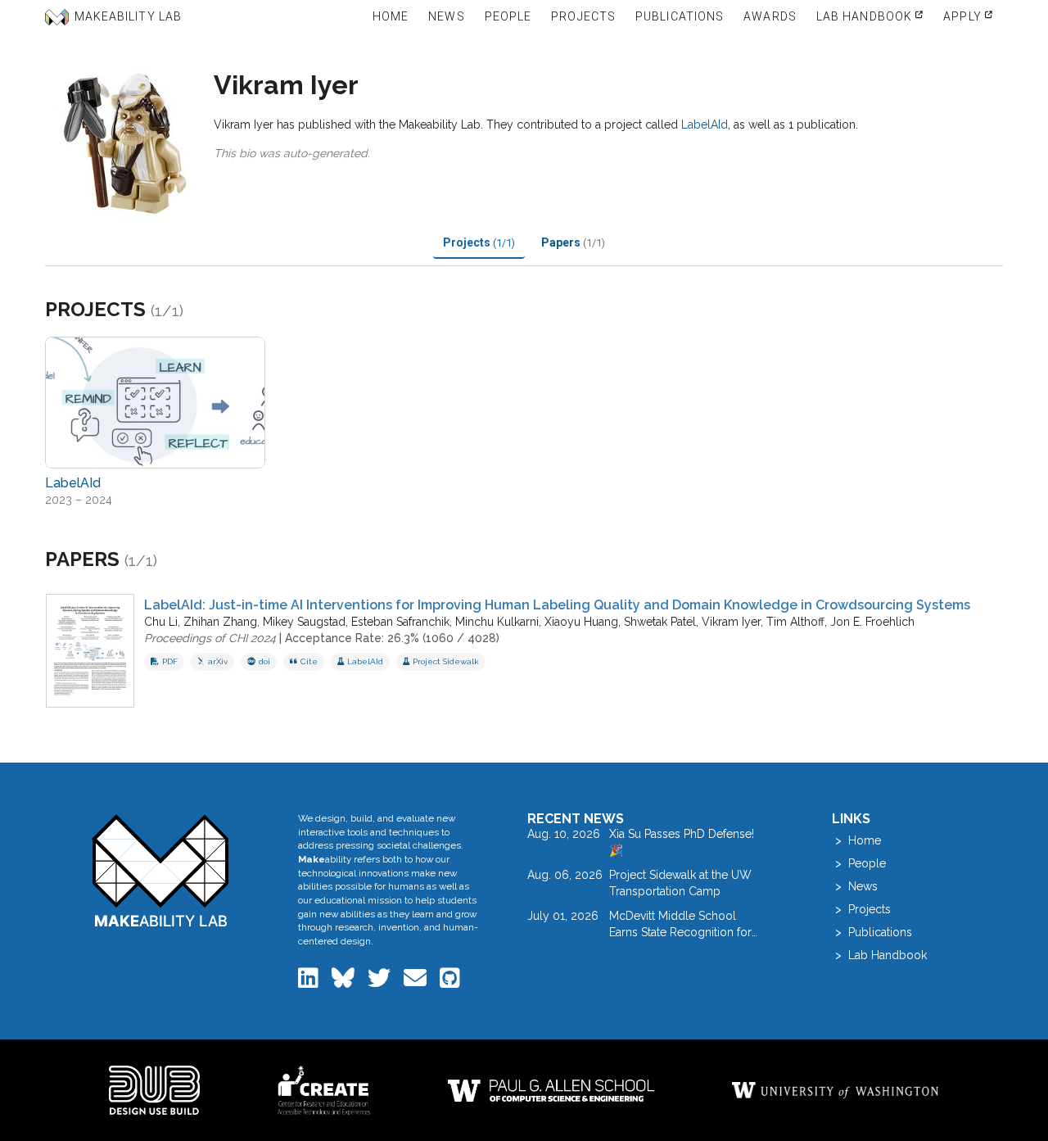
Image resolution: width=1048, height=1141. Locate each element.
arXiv (218, 661)
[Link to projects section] (203, 311)
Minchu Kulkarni (497, 621)
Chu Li (161, 621)
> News (855, 886)
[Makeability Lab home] (161, 870)
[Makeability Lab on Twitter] (381, 982)
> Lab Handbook (879, 955)
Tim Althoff (795, 621)
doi (264, 661)
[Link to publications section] (177, 561)
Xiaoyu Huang (581, 621)
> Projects (861, 909)
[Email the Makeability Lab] (417, 982)
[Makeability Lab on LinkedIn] (310, 982)
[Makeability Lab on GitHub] (450, 982)
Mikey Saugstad (304, 621)
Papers (573, 242)
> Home (856, 840)
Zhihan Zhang (220, 621)
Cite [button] (309, 661)
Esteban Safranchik (400, 621)
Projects (479, 242)
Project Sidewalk (446, 661)
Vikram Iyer (731, 621)
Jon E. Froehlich (872, 621)
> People (859, 863)
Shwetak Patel (660, 621)
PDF (170, 661)
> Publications (872, 932)
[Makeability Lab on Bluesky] (345, 982)
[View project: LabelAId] (155, 403)
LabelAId (704, 124)
